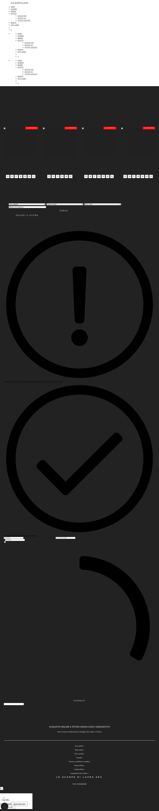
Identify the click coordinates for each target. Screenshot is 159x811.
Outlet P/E (22, 16)
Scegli (22, 183)
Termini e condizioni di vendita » (79, 761)
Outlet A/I (22, 18)
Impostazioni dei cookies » (80, 773)
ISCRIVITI (79, 701)
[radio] (7, 176)
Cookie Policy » (79, 769)
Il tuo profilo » (79, 746)
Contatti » (79, 758)
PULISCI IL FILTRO (27, 215)
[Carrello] (83, 30)
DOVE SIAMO (79, 737)
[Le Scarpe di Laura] (83, 3)
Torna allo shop (19, 804)
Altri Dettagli (20, 187)
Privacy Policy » (79, 765)
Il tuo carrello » (79, 754)
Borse (13, 11)
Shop (13, 7)
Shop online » (79, 750)
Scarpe (14, 9)
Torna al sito (8, 807)
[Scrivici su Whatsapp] (4, 806)
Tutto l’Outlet (24, 20)
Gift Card (15, 25)
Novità (13, 23)
